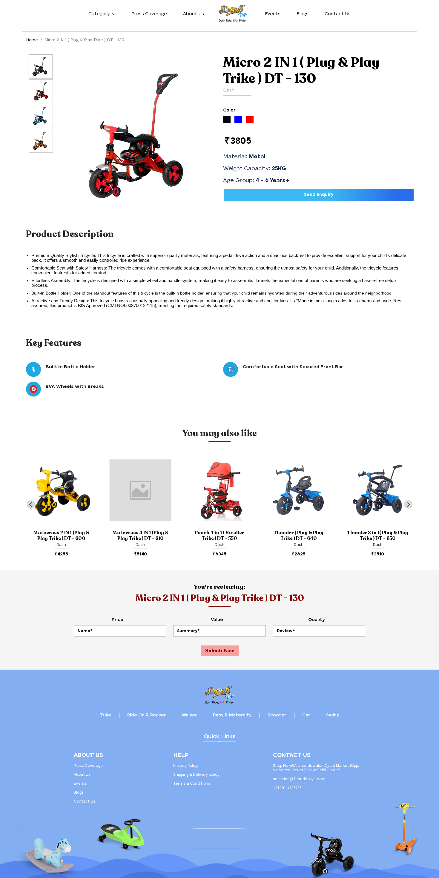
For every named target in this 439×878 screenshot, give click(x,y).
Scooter (277, 715)
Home (32, 40)
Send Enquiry (319, 195)
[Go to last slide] (31, 504)
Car (306, 715)
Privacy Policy (185, 766)
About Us (193, 14)
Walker (189, 715)
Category (99, 14)
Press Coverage (149, 14)
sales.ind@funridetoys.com (299, 779)
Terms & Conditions (191, 784)
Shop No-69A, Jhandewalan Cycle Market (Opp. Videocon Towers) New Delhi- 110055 (316, 768)
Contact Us (338, 14)
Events (272, 14)
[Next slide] (408, 504)
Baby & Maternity (232, 715)
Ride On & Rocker (146, 715)
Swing (332, 715)
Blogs (302, 14)
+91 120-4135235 (287, 788)
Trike (105, 715)
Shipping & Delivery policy (196, 775)
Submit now (219, 651)
